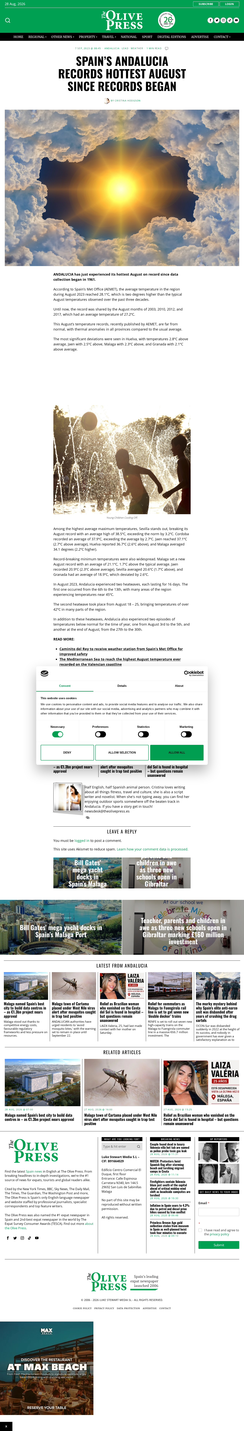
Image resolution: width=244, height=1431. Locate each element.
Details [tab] (122, 686)
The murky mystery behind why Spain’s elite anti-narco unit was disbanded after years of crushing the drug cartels (217, 1012)
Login (229, 4)
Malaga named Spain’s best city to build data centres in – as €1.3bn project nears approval (25, 1010)
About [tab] (179, 686)
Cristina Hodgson (127, 100)
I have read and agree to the (221, 1232)
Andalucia (112, 48)
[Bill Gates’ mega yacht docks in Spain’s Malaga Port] (87, 872)
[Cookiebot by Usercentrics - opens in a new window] (187, 673)
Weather (137, 48)
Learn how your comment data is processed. (152, 849)
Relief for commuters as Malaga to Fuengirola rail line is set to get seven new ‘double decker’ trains (168, 1010)
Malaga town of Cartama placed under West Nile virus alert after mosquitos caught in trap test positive (74, 1010)
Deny (67, 752)
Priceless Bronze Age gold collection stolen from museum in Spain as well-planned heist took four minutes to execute (169, 1227)
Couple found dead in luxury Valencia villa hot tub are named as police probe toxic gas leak (169, 1148)
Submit (219, 1245)
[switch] (100, 734)
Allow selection (122, 752)
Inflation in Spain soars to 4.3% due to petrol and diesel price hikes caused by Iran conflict (169, 1209)
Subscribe (206, 4)
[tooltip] (210, 20)
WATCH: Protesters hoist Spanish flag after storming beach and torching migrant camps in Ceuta (167, 1166)
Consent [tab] (65, 686)
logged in (82, 840)
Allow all (177, 752)
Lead (125, 48)
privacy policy (219, 1234)
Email (203, 1203)
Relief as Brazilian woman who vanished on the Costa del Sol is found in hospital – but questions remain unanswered (167, 766)
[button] (138, 1146)
